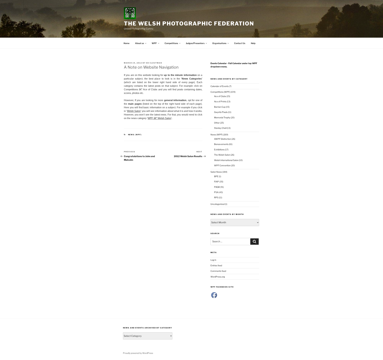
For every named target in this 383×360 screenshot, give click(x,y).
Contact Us (239, 43)
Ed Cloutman (154, 63)
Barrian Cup (219, 107)
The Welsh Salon (222, 154)
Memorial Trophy (222, 117)
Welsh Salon (134, 111)
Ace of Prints (220, 101)
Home (126, 43)
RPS (216, 197)
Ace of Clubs (220, 96)
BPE (216, 176)
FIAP (216, 181)
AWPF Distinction (222, 139)
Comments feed (218, 271)
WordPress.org (218, 276)
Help (253, 43)
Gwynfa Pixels (221, 112)
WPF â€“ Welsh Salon (159, 118)
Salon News (216, 172)
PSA (216, 192)
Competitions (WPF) (220, 92)
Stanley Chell (220, 128)
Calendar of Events (220, 86)
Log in (213, 260)
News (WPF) (135, 135)
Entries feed (216, 265)
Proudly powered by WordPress (138, 353)
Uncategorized (218, 204)
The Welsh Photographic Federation (189, 23)
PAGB (217, 187)
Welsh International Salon (226, 160)
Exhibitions (219, 149)
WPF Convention (222, 165)
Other (217, 122)
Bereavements (221, 144)
